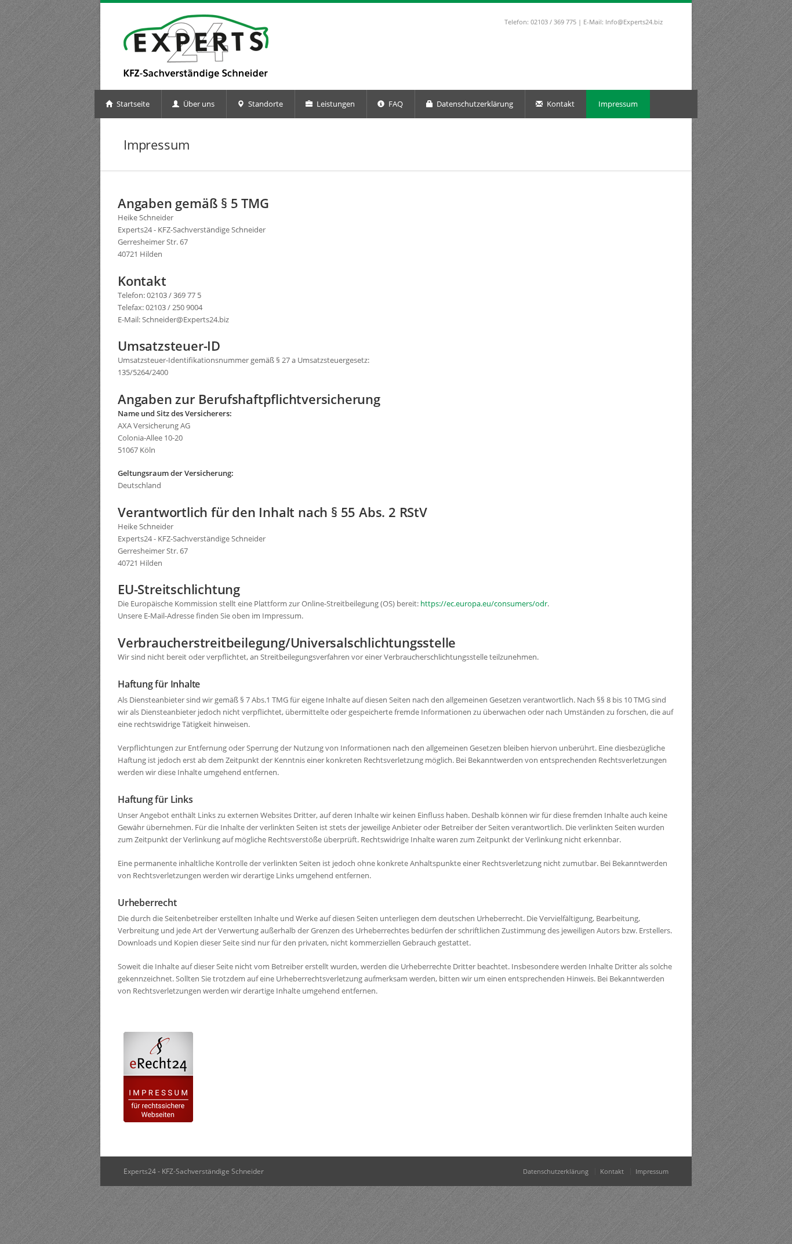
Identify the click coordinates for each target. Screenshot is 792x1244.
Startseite (132, 104)
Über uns (198, 104)
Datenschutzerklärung (474, 104)
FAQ (395, 104)
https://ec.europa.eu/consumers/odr (483, 603)
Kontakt (560, 104)
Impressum (618, 104)
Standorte (264, 104)
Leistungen (335, 104)
